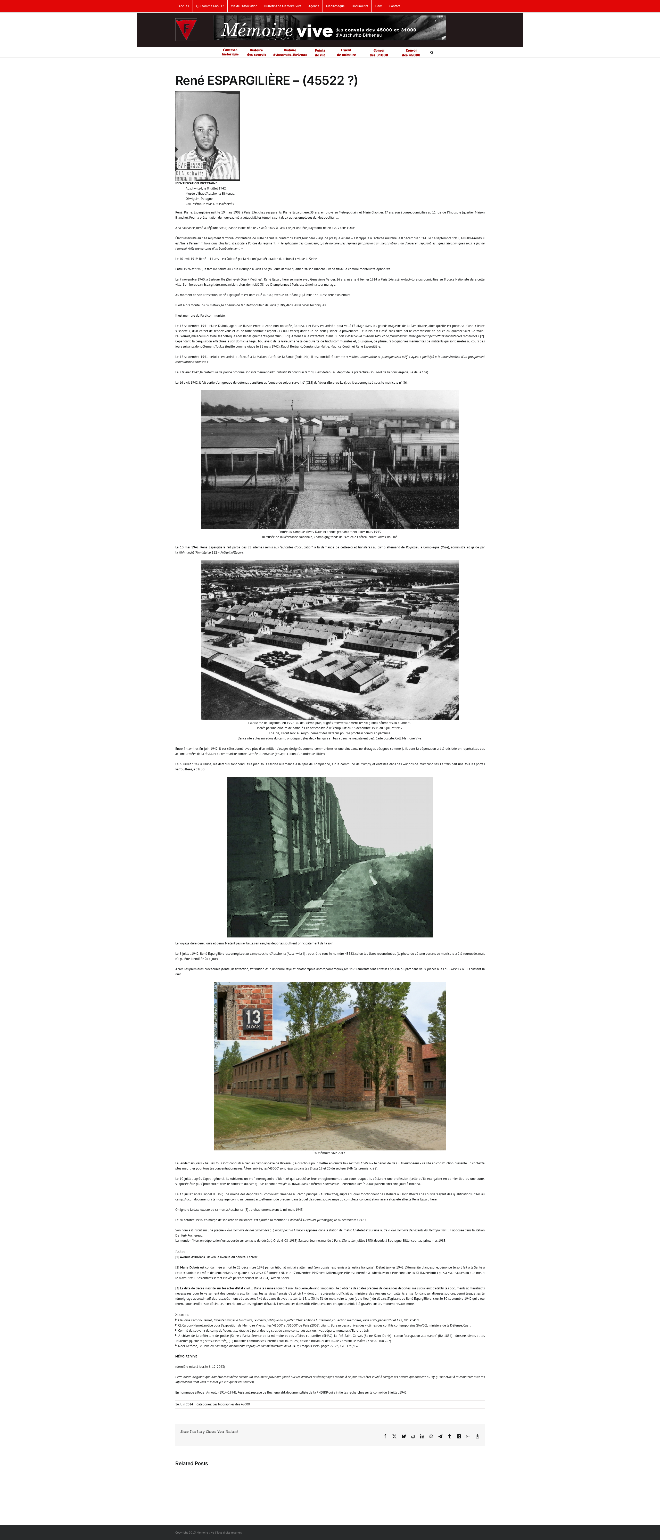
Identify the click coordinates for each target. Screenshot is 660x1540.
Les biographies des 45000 (231, 1404)
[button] (431, 52)
